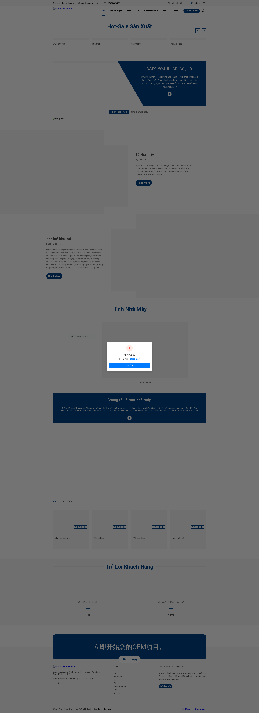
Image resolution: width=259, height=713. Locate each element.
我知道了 (129, 365)
